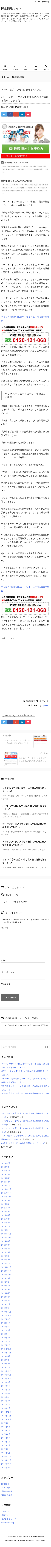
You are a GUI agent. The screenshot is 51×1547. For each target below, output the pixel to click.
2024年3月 (6, 1260)
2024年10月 (6, 1237)
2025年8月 (6, 1204)
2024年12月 (6, 1230)
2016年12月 (6, 1456)
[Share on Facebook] (10, 114)
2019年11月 (6, 1375)
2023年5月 (6, 1293)
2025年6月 (6, 1211)
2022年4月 (5, 1334)
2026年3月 (6, 1178)
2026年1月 (5, 1185)
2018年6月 (5, 1393)
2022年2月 (5, 1341)
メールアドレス (8, 972)
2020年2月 (5, 1363)
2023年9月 (6, 1278)
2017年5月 (5, 1438)
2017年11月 (6, 1415)
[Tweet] (4, 114)
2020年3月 (6, 1360)
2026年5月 (6, 1170)
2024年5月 (6, 1252)
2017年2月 (5, 1449)
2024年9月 (6, 1241)
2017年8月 (5, 1427)
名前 (3, 960)
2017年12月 (6, 1412)
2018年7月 (5, 1389)
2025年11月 (6, 1193)
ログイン (5, 1511)
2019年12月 (6, 1371)
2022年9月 (5, 1319)
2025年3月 (6, 1219)
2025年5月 (6, 1215)
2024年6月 (6, 1248)
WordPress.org (7, 1522)
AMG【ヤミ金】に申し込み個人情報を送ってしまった (23, 1143)
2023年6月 (6, 1289)
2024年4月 (6, 1256)
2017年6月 (5, 1434)
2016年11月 (6, 1460)
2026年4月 (6, 1174)
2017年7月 (5, 1430)
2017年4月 (5, 1441)
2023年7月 (5, 1286)
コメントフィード (8, 1519)
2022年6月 (5, 1326)
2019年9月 (5, 1382)
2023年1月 (5, 1304)
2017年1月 (5, 1453)
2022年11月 (6, 1312)
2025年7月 (5, 1208)
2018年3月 (5, 1401)
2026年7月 (5, 1163)
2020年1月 (5, 1367)
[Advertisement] (25, 45)
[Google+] (16, 114)
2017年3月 (5, 1445)
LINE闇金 (5, 1484)
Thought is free (40, 1540)
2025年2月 (5, 1222)
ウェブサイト (6, 984)
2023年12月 (6, 1267)
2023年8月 (6, 1282)
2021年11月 (6, 1352)
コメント (4, 928)
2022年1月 (5, 1345)
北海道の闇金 (6, 1491)
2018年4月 (5, 1397)
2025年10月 (6, 1196)
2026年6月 (6, 1167)
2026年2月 (5, 1182)
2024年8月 (6, 1245)
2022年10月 (6, 1315)
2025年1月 (5, 1226)
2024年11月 (6, 1234)
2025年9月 (6, 1200)
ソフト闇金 (5, 1487)
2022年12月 (6, 1308)
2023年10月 (6, 1274)
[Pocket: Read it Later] (28, 114)
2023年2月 (5, 1300)
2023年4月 (6, 1297)
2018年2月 (5, 1404)
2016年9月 (5, 1467)
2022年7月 (5, 1323)
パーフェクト (44, 701)
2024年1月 (5, 1263)
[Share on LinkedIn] (22, 114)
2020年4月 (6, 1356)
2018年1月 (5, 1408)
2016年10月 (6, 1464)
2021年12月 (6, 1349)
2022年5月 (5, 1330)
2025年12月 (6, 1189)
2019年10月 (6, 1378)
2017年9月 (5, 1423)
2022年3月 (5, 1338)
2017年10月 (6, 1419)
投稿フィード (6, 1515)
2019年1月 (5, 1386)
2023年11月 (6, 1271)
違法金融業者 (30, 701)
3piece (45, 705)
